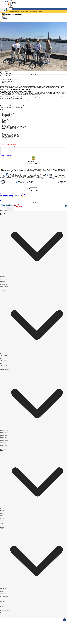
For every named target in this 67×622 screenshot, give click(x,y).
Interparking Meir (11, 142)
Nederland (2, 518)
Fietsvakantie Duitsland (4, 430)
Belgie (1, 508)
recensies (16, 79)
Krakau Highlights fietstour (4, 279)
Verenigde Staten (3, 521)
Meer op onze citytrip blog (4, 369)
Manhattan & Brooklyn (4, 286)
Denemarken (2, 510)
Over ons (1, 589)
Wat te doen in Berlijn (3, 355)
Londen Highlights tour (4, 283)
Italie (1, 516)
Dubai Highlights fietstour (4, 274)
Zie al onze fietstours (3, 290)
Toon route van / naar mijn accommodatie (6, 155)
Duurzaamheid (2, 593)
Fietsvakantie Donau (3, 445)
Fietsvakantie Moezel (3, 442)
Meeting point (12, 79)
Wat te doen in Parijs (3, 363)
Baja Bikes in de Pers (3, 612)
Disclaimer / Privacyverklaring (5, 610)
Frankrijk (1, 515)
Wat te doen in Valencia (4, 365)
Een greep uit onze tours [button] (3, 214)
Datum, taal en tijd (3, 72)
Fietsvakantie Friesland (4, 438)
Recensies (1, 606)
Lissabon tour (2, 281)
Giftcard (1, 608)
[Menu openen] (16, 2)
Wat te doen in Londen (3, 360)
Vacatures (1, 598)
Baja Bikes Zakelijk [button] (2, 528)
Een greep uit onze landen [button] (3, 450)
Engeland (1, 513)
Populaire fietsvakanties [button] (2, 371)
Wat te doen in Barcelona (4, 353)
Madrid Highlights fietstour (4, 284)
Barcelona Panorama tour (4, 273)
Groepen (1, 599)
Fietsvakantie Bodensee (4, 440)
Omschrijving (3, 79)
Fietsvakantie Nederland (4, 435)
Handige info (8, 79)
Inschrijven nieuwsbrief (4, 596)
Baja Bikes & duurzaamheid (11, 138)
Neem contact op (3, 588)
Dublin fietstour (2, 276)
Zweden (1, 523)
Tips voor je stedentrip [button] (2, 292)
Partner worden (2, 594)
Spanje (1, 520)
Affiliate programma (3, 604)
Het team (1, 591)
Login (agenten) (2, 603)
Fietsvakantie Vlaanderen (4, 443)
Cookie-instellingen (3, 616)
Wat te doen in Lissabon (4, 358)
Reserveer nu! (33, 74)
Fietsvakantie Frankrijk (4, 432)
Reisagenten (2, 601)
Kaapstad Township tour (4, 278)
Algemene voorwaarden (4, 614)
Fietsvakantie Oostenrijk (4, 437)
